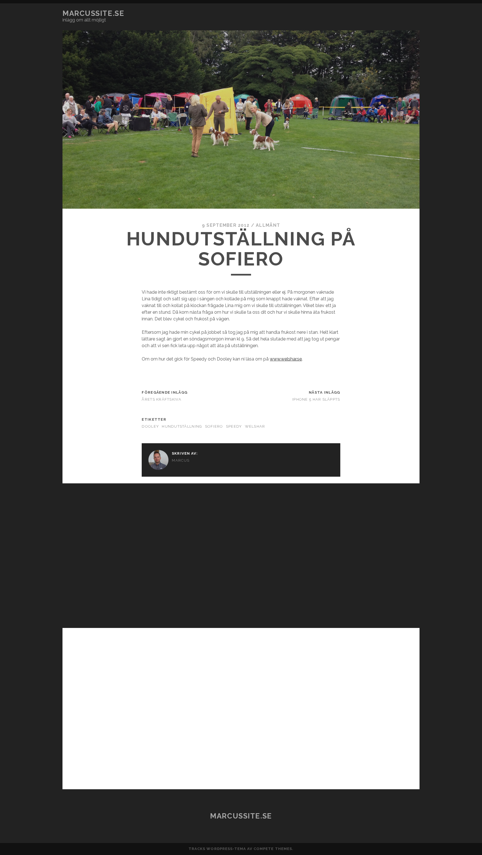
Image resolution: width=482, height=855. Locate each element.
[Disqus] (241, 553)
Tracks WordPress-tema (217, 849)
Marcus (180, 460)
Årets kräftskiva (161, 399)
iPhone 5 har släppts (316, 399)
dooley (150, 426)
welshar (255, 426)
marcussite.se (93, 13)
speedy (234, 426)
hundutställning (182, 426)
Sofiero (214, 426)
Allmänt (268, 225)
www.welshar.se (286, 359)
